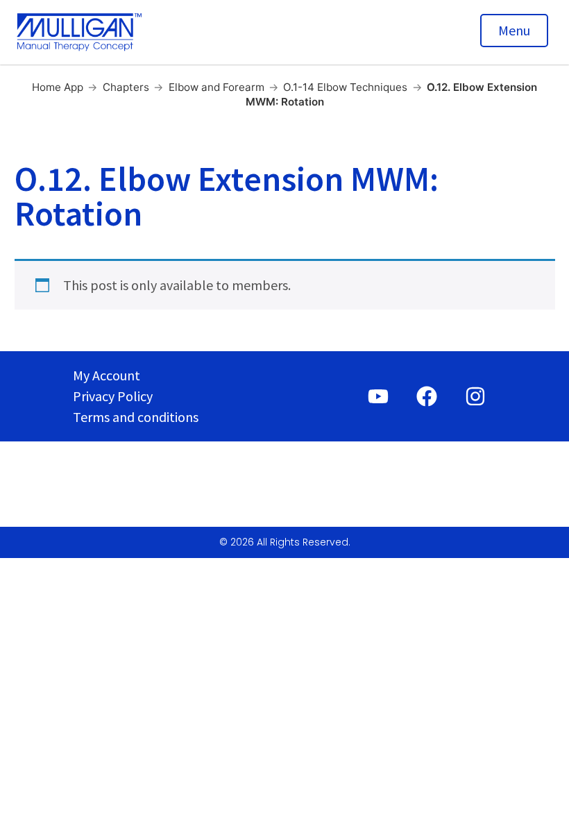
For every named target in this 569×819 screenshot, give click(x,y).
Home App (57, 87)
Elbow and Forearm (216, 87)
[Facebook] (427, 396)
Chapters (126, 87)
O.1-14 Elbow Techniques (345, 87)
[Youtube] (378, 396)
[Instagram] (475, 396)
